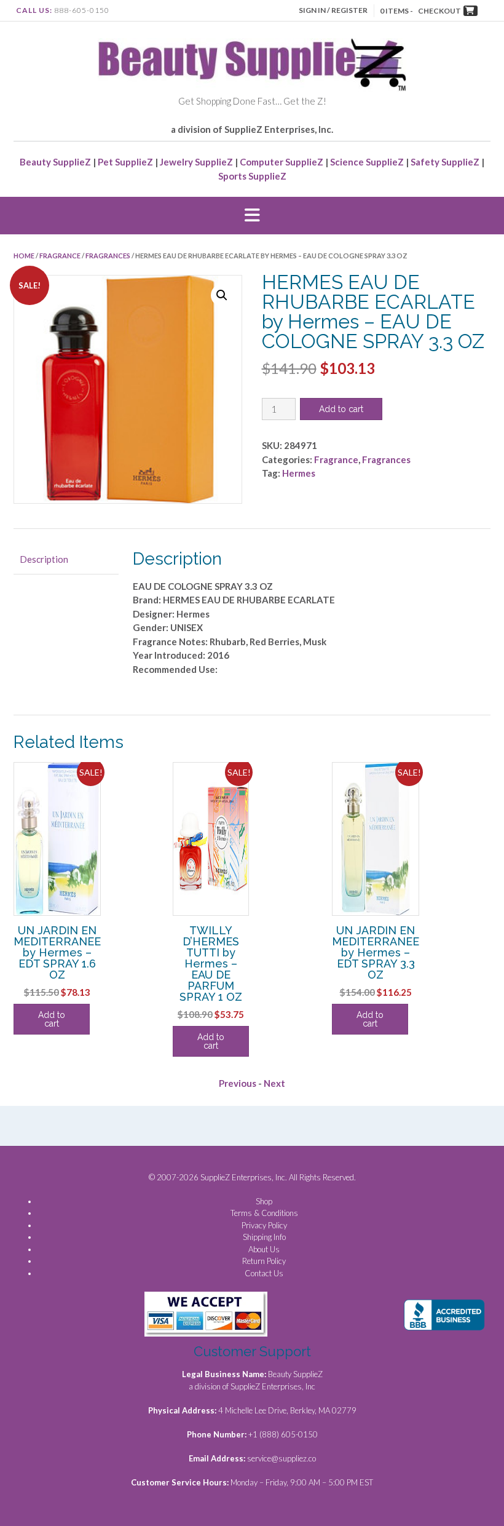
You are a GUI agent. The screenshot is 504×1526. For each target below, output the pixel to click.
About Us (264, 1249)
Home (24, 256)
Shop (264, 1201)
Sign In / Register (333, 10)
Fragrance (60, 256)
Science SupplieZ (367, 161)
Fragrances (107, 256)
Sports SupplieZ (252, 175)
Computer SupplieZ (281, 161)
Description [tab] (44, 559)
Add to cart (341, 409)
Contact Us (264, 1273)
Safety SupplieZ (445, 161)
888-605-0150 (81, 10)
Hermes (298, 473)
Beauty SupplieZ (55, 161)
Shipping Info (264, 1237)
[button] (252, 216)
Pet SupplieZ (125, 161)
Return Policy (264, 1261)
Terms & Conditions (264, 1213)
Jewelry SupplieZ (196, 161)
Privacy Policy (264, 1225)
